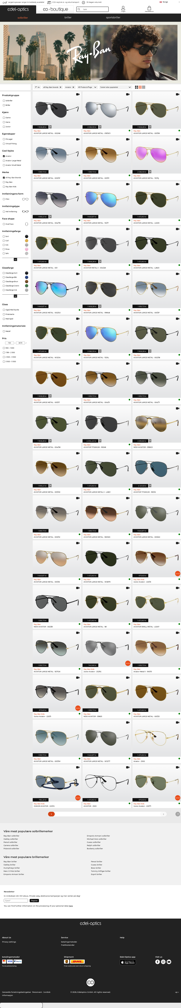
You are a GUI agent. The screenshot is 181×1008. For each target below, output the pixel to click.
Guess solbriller (94, 842)
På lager (9, 139)
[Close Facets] (15, 87)
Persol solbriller (10, 842)
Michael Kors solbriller (96, 839)
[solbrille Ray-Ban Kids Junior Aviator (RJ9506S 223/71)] (157, 782)
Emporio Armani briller (14, 874)
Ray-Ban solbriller (11, 836)
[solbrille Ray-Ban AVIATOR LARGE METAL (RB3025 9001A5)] (107, 512)
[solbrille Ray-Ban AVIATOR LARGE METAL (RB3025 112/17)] (107, 198)
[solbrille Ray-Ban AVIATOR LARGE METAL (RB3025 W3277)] (107, 737)
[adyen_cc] (4, 962)
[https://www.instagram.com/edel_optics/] (163, 962)
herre (8, 122)
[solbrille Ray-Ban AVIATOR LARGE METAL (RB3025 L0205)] (157, 198)
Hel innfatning (11, 212)
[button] (18, 9)
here (71, 906)
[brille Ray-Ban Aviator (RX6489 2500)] (157, 737)
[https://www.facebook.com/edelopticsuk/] (157, 962)
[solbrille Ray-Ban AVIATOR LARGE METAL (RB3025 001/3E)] (57, 557)
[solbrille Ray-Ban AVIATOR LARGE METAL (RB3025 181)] (107, 602)
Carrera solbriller (11, 845)
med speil (9, 319)
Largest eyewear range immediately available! (26, 2)
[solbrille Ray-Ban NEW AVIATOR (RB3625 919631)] (107, 692)
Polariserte (10, 314)
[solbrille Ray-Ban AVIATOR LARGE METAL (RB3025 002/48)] (57, 109)
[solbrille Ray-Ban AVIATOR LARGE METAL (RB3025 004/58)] (57, 423)
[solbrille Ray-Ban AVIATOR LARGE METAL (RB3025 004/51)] (107, 378)
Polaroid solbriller (11, 848)
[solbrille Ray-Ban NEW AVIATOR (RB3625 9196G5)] (157, 423)
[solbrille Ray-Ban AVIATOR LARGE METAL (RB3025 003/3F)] (57, 154)
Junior (8, 127)
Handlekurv (149, 11)
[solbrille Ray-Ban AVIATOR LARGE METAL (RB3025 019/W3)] (107, 109)
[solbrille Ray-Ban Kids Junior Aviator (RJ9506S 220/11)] (57, 692)
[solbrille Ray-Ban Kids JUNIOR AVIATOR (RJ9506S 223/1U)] (57, 782)
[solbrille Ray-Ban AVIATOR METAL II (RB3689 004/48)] (107, 243)
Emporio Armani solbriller (98, 836)
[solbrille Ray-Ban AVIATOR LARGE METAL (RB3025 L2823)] (157, 243)
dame (8, 118)
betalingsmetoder (69, 942)
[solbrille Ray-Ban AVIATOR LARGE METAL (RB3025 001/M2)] (57, 467)
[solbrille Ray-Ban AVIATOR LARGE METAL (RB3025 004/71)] (157, 378)
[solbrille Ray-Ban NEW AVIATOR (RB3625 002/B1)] (57, 602)
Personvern (37, 992)
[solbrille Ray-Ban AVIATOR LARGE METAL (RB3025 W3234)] (57, 333)
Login (123, 11)
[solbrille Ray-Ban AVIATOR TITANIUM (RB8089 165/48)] (107, 423)
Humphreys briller (12, 868)
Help (122, 937)
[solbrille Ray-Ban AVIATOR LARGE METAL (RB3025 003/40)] (157, 512)
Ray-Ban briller (10, 861)
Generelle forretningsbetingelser (16, 992)
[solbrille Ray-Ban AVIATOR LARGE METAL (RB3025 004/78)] (57, 198)
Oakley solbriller (11, 839)
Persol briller (96, 861)
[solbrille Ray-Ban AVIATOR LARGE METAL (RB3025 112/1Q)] (157, 154)
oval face (9, 224)
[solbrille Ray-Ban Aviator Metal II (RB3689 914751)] (157, 647)
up (176, 992)
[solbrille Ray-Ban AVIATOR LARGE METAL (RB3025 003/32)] (57, 512)
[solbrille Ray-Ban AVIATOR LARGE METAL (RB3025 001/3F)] (157, 288)
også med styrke (12, 310)
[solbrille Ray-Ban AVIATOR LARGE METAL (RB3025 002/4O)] (57, 288)
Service (64, 937)
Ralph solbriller (93, 845)
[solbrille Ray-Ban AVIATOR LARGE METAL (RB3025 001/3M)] (57, 737)
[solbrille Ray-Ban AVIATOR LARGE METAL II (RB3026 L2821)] (107, 467)
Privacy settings (9, 942)
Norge (165, 2)
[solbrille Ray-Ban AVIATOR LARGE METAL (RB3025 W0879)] (107, 557)
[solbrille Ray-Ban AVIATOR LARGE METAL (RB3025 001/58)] (157, 109)
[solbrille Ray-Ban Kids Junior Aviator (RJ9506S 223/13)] (157, 557)
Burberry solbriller (95, 848)
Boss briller (96, 868)
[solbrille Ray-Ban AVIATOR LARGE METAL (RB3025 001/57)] (57, 378)
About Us (6, 937)
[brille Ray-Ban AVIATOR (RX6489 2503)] (107, 782)
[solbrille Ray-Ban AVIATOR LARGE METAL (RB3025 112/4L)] (107, 333)
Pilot (7, 199)
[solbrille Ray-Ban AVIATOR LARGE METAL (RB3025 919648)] (107, 288)
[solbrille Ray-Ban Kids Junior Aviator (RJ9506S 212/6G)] (107, 647)
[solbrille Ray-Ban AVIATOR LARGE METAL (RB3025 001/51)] (107, 154)
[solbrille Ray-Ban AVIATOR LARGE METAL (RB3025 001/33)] (157, 692)
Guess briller (96, 865)
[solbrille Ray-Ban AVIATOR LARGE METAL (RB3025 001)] (57, 243)
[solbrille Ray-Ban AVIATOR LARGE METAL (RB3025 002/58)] (157, 333)
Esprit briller (96, 874)
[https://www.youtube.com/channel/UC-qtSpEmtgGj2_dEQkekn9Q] (169, 962)
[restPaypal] (18, 962)
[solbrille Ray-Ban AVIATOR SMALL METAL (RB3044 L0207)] (157, 602)
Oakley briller (9, 865)
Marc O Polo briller (12, 871)
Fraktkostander (67, 945)
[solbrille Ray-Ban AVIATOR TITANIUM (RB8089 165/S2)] (157, 467)
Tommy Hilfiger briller (101, 871)
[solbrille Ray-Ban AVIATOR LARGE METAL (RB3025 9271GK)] (57, 647)
